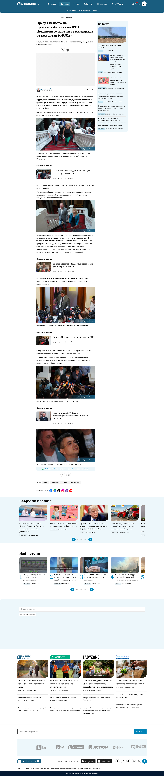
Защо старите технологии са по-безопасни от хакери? (30, 698)
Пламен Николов (56, 482)
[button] (74, 539)
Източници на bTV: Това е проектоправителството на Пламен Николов (70, 416)
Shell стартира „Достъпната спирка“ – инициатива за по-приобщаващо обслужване (123, 526)
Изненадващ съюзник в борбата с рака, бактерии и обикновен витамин (129, 706)
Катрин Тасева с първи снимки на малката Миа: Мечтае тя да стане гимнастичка (97, 710)
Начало (62, 17)
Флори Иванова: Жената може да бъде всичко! (96, 698)
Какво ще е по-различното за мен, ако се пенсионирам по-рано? (31, 683)
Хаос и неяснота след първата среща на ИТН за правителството (72, 172)
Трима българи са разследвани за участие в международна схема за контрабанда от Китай (110, 96)
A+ (93, 90)
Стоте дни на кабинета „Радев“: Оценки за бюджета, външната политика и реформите (31, 527)
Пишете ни (96, 768)
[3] (136, 4)
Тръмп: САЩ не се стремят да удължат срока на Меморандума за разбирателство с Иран (94, 526)
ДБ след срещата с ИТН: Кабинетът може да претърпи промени (73, 265)
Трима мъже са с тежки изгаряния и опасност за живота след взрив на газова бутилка (111, 108)
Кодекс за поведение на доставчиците (63, 768)
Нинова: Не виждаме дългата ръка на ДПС (73, 337)
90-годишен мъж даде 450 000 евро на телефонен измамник (95, 577)
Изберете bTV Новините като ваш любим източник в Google (67, 469)
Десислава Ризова (48, 89)
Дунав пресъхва (72, 10)
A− (88, 90)
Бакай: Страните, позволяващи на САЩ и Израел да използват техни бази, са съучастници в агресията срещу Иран (118, 62)
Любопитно (88, 4)
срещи (65, 482)
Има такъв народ (75, 482)
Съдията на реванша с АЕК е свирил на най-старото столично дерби (64, 683)
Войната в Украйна (85, 10)
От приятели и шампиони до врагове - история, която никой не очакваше (65, 709)
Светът (76, 4)
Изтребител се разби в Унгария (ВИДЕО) (109, 46)
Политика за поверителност (40, 768)
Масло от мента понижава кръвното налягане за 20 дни (130, 682)
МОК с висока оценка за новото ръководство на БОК (63, 698)
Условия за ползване (84, 768)
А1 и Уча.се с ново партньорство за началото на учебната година (118, 81)
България (65, 4)
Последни (52, 4)
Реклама (27, 768)
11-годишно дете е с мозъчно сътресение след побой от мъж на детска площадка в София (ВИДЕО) (65, 577)
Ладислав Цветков (88, 149)
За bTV (19, 768)
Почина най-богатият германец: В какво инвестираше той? (31, 709)
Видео (95, 10)
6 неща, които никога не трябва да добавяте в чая (130, 695)
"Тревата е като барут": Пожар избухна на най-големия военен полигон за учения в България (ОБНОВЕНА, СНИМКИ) (126, 577)
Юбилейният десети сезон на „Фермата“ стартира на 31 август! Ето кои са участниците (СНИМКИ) (98, 683)
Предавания (102, 4)
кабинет (45, 482)
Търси (141, 731)
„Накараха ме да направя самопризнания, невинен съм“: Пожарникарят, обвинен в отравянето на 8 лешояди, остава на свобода (112, 121)
